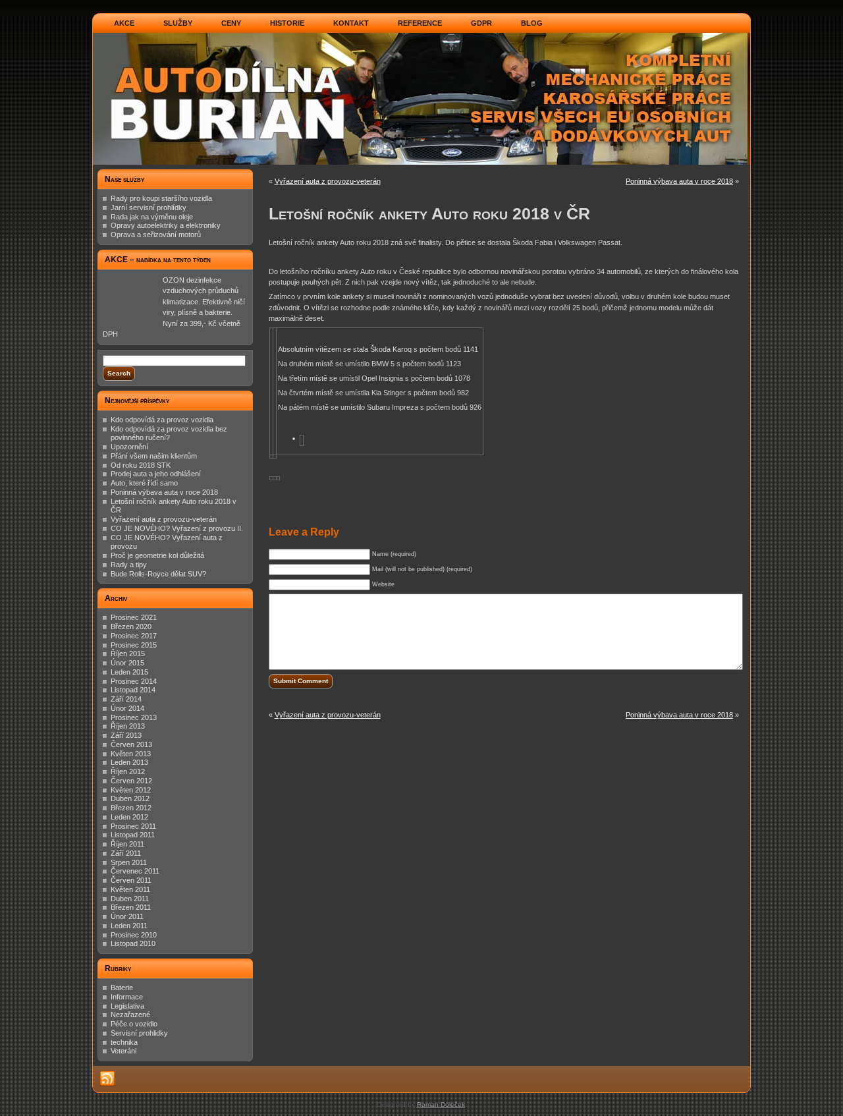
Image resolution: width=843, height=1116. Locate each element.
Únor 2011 (127, 916)
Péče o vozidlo (134, 1024)
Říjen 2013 (128, 726)
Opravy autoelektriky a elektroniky (166, 225)
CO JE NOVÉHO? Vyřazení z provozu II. (177, 528)
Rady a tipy (129, 565)
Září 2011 (126, 853)
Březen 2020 (131, 626)
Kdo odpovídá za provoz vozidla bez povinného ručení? (169, 433)
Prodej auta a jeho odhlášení (156, 474)
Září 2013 (126, 735)
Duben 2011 (130, 899)
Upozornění (129, 447)
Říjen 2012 (128, 771)
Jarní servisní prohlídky (148, 207)
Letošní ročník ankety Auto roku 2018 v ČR (429, 213)
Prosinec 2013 (134, 717)
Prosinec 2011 (133, 826)
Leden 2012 (129, 817)
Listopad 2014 (133, 690)
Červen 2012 (131, 781)
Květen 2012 (131, 790)
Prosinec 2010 (134, 935)
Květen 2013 (131, 754)
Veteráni (123, 1051)
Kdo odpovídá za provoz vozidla (162, 420)
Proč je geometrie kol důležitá (157, 555)
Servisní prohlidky (139, 1033)
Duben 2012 (130, 798)
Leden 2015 (129, 672)
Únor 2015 (127, 663)
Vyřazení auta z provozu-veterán (164, 519)
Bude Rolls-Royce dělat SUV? (158, 574)
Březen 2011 (131, 907)
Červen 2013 (131, 744)
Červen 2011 (131, 880)
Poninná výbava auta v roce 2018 (164, 492)
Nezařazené (130, 1014)
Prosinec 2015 (134, 645)
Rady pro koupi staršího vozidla (161, 198)
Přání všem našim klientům (154, 456)
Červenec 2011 (135, 871)
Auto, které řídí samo (144, 483)
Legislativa (127, 1006)
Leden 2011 (129, 926)
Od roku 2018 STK (141, 465)
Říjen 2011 (127, 844)
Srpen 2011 (129, 862)
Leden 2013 (129, 762)
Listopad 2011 (133, 835)
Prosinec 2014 (134, 681)
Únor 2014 (127, 708)
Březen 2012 (131, 808)
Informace (127, 997)
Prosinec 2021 (134, 617)
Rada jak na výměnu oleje (152, 217)
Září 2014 (126, 699)
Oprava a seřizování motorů (156, 234)
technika (124, 1042)
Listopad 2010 (133, 943)
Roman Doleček (441, 1104)
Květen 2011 (130, 889)
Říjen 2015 (128, 653)
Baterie (122, 987)
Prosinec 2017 (134, 636)
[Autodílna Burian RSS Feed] (107, 1079)
